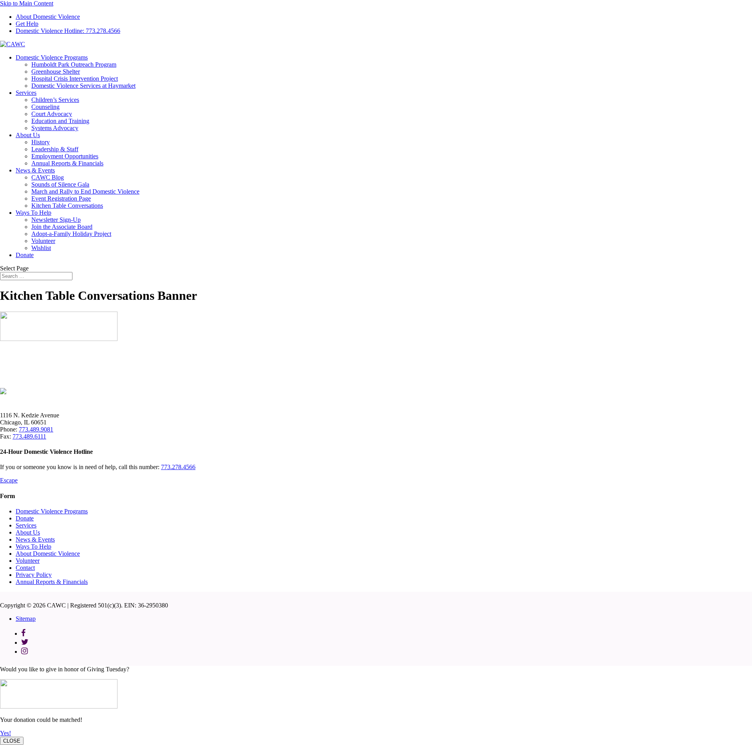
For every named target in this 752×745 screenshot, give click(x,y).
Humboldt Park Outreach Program (73, 64)
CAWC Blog (47, 177)
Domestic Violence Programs (52, 57)
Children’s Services (55, 99)
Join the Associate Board (61, 226)
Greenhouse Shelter (55, 71)
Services (26, 92)
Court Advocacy (51, 114)
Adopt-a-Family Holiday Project (71, 233)
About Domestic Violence (48, 16)
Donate (25, 255)
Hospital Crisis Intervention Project (74, 78)
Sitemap (26, 618)
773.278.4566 (178, 467)
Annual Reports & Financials (67, 163)
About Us (28, 135)
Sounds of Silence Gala (60, 184)
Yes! (5, 733)
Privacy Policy (34, 574)
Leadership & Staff (54, 149)
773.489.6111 (29, 436)
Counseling (45, 106)
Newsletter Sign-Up (56, 219)
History (40, 142)
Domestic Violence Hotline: (68, 30)
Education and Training (60, 121)
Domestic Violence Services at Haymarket (83, 85)
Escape (9, 480)
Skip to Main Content (26, 3)
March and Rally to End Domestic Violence (85, 191)
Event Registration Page (61, 198)
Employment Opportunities (64, 156)
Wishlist (41, 248)
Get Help (27, 23)
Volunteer (43, 240)
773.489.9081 (36, 429)
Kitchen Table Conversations (67, 205)
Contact (25, 567)
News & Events (35, 170)
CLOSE (11, 741)
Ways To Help (33, 212)
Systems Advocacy (54, 128)
